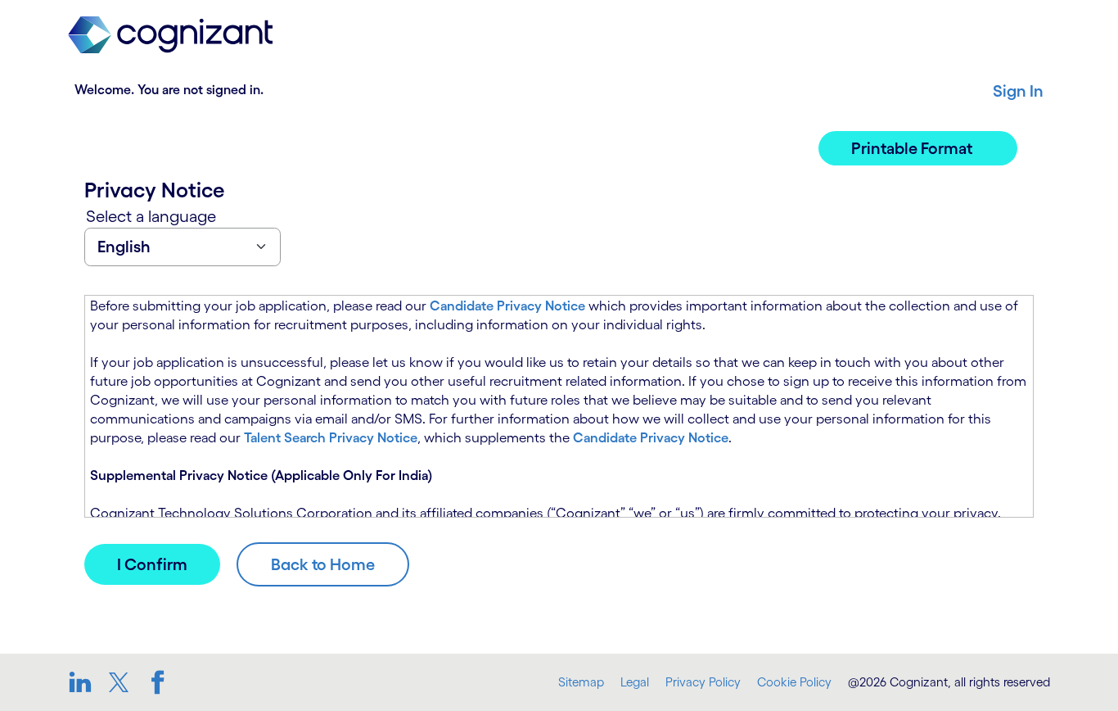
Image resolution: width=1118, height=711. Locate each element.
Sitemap (581, 682)
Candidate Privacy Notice (507, 305)
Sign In (1018, 91)
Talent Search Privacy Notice (330, 437)
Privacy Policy (703, 682)
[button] (917, 148)
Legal (634, 682)
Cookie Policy (794, 682)
